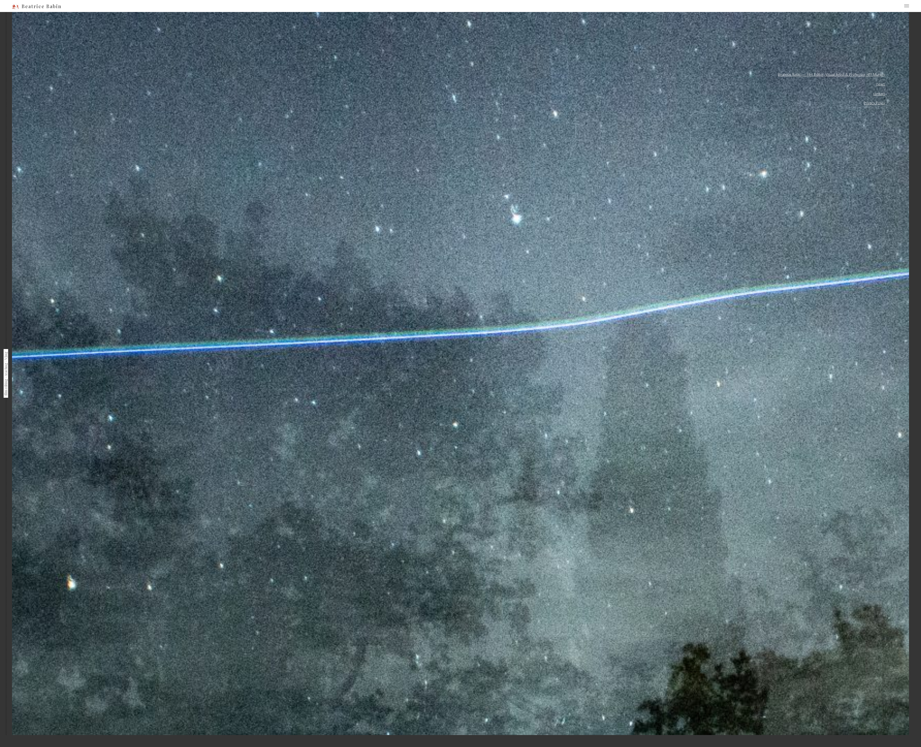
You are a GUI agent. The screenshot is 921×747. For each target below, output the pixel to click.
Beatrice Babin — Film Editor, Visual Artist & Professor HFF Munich (831, 74)
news (880, 84)
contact (879, 93)
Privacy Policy (874, 103)
